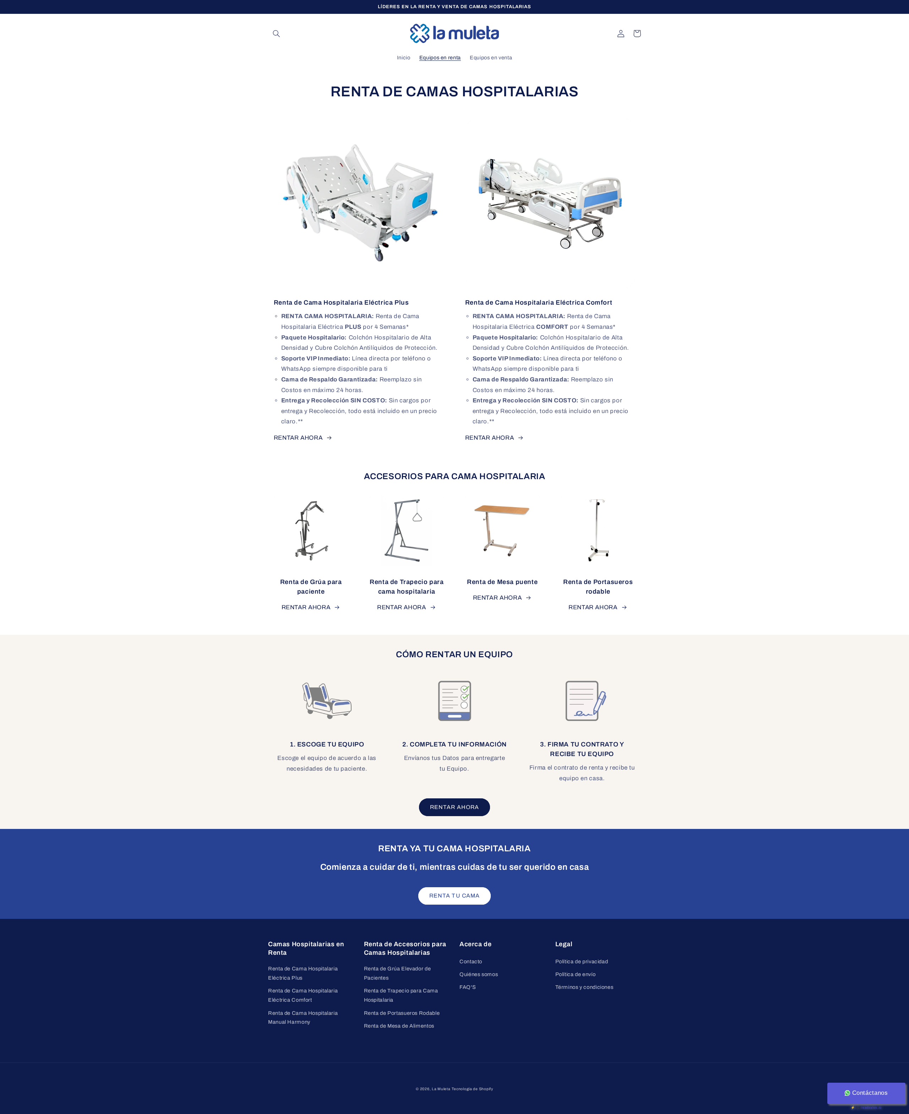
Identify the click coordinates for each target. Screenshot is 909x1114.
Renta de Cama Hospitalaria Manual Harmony (303, 1017)
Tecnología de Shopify (472, 1089)
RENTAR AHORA (298, 437)
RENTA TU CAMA (454, 896)
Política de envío (575, 974)
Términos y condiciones (584, 987)
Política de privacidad (581, 961)
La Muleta (441, 1089)
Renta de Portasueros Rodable (402, 1013)
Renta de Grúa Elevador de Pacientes (397, 973)
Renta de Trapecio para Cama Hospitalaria (401, 995)
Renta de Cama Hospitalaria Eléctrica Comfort (303, 995)
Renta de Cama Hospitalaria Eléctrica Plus (303, 973)
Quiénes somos (478, 974)
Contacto (470, 961)
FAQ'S (467, 987)
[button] (276, 33)
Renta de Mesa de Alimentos (399, 1026)
